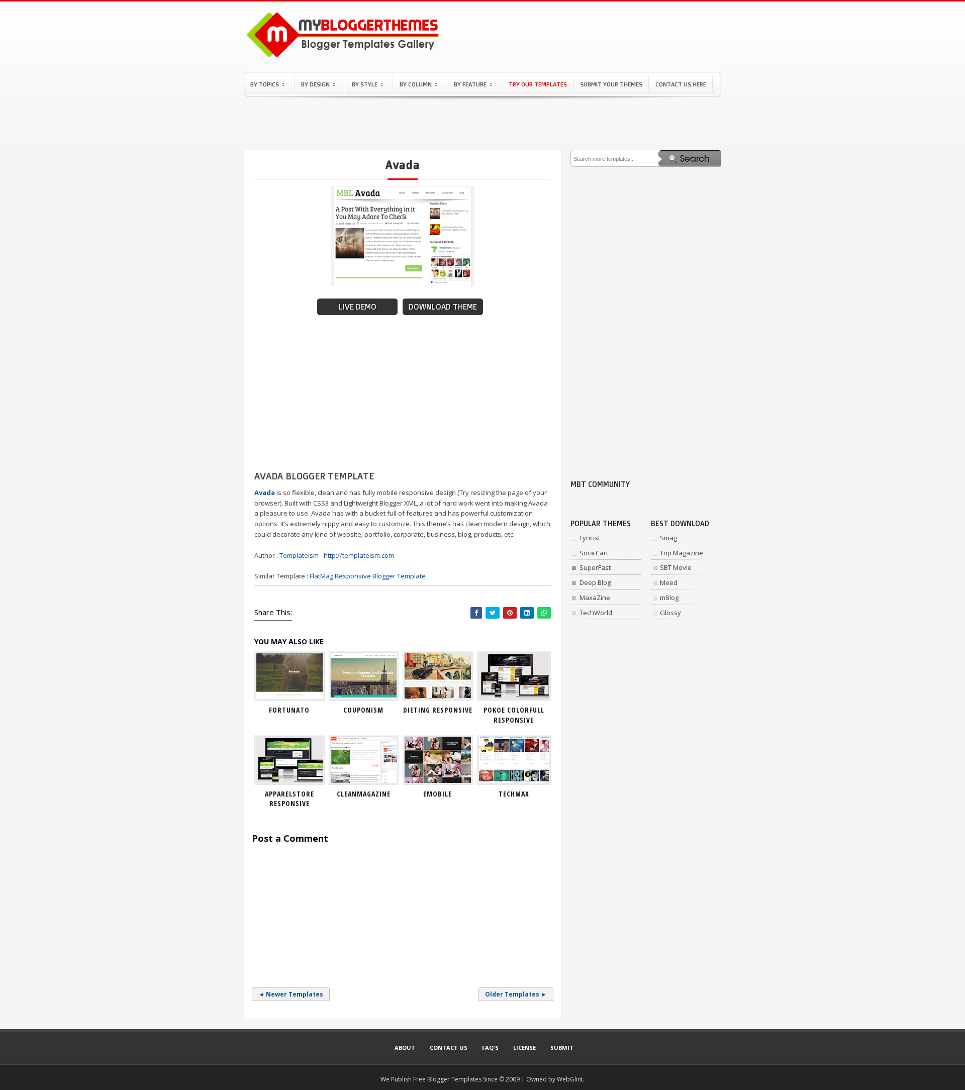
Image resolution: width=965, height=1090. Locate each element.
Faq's (490, 1047)
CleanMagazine (364, 794)
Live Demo (357, 307)
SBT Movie (676, 567)
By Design (315, 84)
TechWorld (596, 612)
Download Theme (443, 307)
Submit (561, 1047)
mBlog (669, 597)
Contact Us (448, 1047)
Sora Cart (594, 552)
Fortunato (289, 710)
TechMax (514, 794)
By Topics (264, 84)
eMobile (437, 794)
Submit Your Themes (611, 84)
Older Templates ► (516, 994)
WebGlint (570, 1079)
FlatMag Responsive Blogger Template (368, 575)
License (524, 1047)
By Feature (470, 84)
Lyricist (590, 537)
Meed (669, 582)
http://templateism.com (359, 555)
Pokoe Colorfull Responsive (514, 715)
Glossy (670, 612)
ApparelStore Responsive (289, 799)
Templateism (299, 555)
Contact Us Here (680, 84)
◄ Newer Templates (290, 994)
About (405, 1047)
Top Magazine (681, 552)
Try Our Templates (538, 84)
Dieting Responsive (437, 710)
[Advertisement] (482, 123)
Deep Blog (595, 582)
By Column (416, 84)
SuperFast (595, 567)
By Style (364, 84)
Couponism (363, 710)
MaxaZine (595, 597)
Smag (668, 537)
